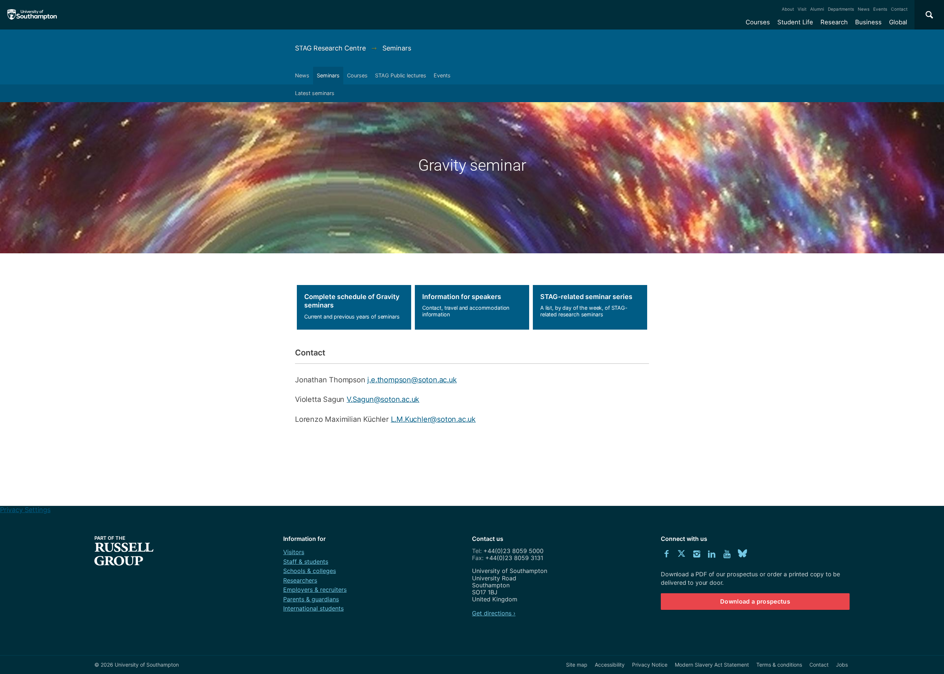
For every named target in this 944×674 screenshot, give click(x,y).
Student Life (795, 22)
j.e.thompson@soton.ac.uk (412, 379)
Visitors (293, 552)
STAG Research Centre (331, 48)
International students (313, 608)
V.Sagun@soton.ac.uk (383, 399)
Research (834, 22)
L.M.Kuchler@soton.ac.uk (433, 419)
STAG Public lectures (400, 75)
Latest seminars (314, 93)
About (788, 9)
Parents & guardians (311, 599)
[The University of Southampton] (32, 14)
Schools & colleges (309, 570)
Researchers (300, 580)
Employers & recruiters (315, 589)
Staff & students (305, 561)
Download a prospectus (755, 601)
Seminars (396, 48)
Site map (576, 664)
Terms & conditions (779, 664)
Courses (758, 22)
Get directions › (494, 613)
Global (898, 22)
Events (880, 9)
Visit (802, 9)
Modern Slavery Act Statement (712, 664)
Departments (841, 9)
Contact (899, 9)
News (864, 9)
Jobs (842, 664)
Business (868, 22)
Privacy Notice (649, 664)
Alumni (817, 9)
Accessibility (610, 664)
